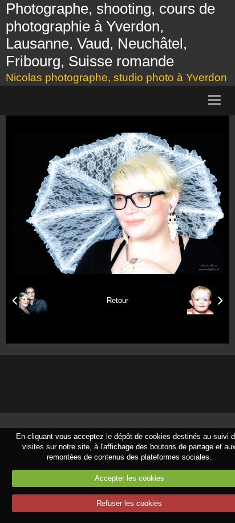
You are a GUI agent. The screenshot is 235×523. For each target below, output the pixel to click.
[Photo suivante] (205, 300)
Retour (117, 300)
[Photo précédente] (30, 300)
